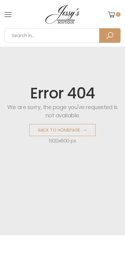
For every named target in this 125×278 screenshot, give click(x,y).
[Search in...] (109, 35)
